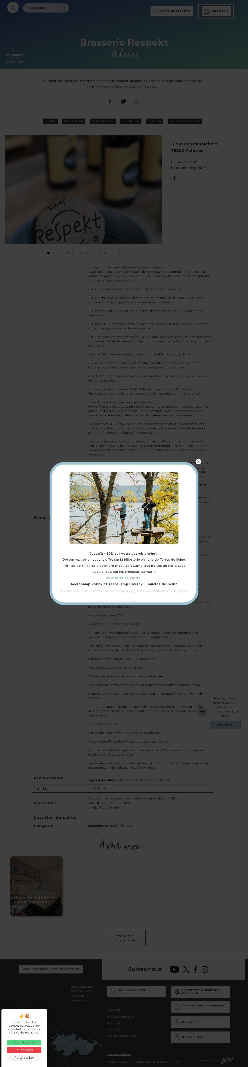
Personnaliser (24, 1057)
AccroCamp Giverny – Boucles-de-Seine (143, 584)
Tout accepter (24, 1042)
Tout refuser (24, 1050)
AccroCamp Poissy (87, 584)
